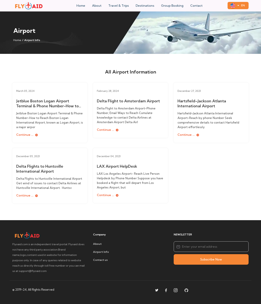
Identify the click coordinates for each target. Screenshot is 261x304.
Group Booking (172, 5)
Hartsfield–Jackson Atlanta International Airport (202, 103)
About (96, 5)
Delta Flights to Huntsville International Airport (39, 169)
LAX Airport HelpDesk (117, 166)
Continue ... (25, 135)
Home (80, 5)
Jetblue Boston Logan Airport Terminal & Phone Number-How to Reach (47, 103)
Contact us (100, 260)
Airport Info (101, 252)
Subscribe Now (211, 259)
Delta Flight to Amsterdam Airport (128, 101)
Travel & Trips (118, 5)
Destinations (145, 5)
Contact (196, 5)
